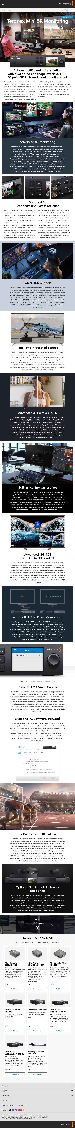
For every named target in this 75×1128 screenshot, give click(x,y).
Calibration (47, 681)
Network (39, 681)
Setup (53, 681)
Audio (27, 681)
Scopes (33, 681)
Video (22, 681)
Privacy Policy (29, 1118)
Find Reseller (67, 17)
